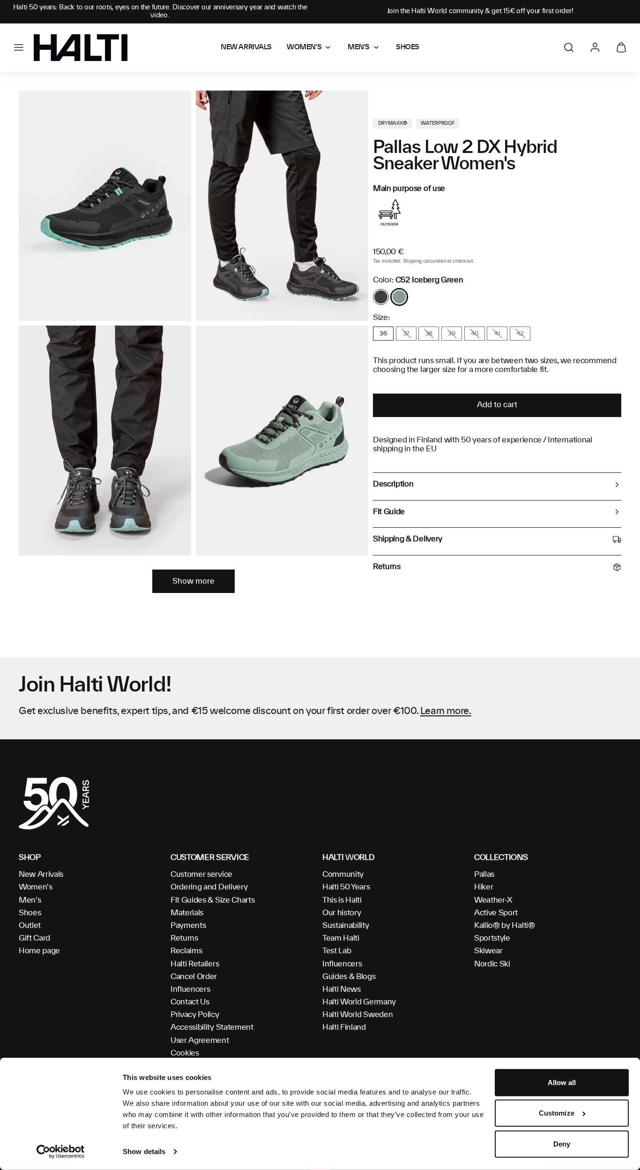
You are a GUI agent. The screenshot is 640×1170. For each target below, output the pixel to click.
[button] (18, 47)
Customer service (201, 874)
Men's (30, 900)
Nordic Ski (492, 964)
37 (406, 333)
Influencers (190, 989)
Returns (184, 938)
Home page (39, 951)
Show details (144, 1151)
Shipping (412, 261)
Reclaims (186, 951)
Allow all (562, 1082)
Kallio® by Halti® (504, 925)
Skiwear (488, 951)
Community (343, 874)
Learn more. (445, 711)
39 (451, 333)
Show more (193, 581)
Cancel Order (194, 976)
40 (474, 333)
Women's (35, 887)
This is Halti (342, 900)
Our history (341, 913)
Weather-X (493, 900)
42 (519, 333)
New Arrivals (41, 874)
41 (497, 333)
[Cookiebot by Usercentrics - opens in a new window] (61, 1152)
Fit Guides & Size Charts (212, 900)
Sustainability (345, 925)
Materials (187, 913)
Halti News (341, 989)
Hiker (483, 887)
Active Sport (496, 913)
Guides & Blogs (349, 976)
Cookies (185, 1053)
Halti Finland (344, 1027)
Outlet (30, 925)
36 (383, 333)
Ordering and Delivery (209, 887)
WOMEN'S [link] (304, 47)
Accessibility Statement (212, 1027)
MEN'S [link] (359, 47)
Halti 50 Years (346, 887)
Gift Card (34, 938)
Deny (561, 1144)
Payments (188, 925)
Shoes (30, 913)
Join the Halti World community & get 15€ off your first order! (480, 11)
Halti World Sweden (357, 1014)
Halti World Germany (359, 1002)
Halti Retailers (195, 964)
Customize (556, 1113)
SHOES (407, 47)
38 (428, 333)
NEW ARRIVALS (246, 47)
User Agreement (200, 1040)
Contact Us (190, 1002)
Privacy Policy (195, 1014)
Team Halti (340, 938)
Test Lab (336, 951)
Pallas (484, 874)
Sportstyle (492, 938)
